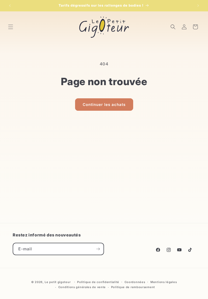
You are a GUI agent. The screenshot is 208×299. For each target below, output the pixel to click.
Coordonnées (135, 282)
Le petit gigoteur (58, 282)
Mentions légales (163, 282)
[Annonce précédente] (9, 5)
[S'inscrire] (97, 249)
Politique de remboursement (133, 287)
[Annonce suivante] (198, 5)
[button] (10, 26)
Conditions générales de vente (82, 287)
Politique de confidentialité (98, 282)
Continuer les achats (104, 104)
